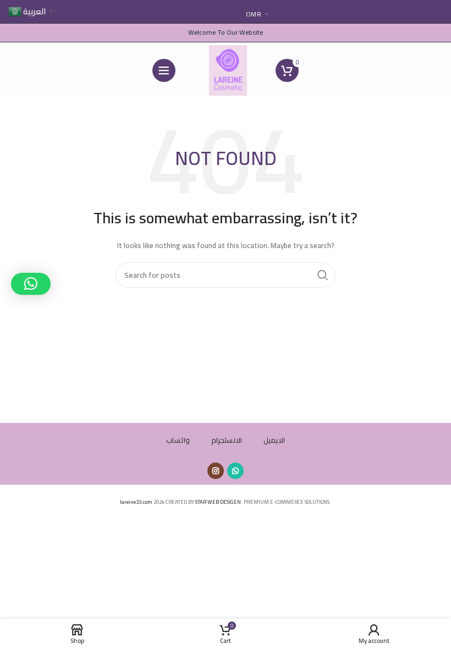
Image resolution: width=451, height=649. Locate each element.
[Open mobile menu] (164, 70)
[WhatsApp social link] (235, 471)
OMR (253, 14)
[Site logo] (228, 69)
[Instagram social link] (215, 471)
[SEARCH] (323, 275)
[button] (31, 284)
